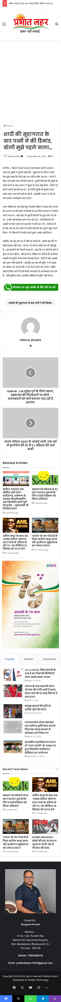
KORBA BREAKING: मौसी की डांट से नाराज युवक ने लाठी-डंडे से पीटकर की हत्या (44, 843)
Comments (49, 659)
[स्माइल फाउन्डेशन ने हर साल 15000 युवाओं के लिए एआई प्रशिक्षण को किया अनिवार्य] (45, 478)
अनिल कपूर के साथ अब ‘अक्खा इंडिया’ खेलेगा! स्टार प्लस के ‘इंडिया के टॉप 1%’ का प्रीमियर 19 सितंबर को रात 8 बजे (15, 542)
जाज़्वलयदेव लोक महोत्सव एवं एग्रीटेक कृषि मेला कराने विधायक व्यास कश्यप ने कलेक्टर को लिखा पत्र (40, 728)
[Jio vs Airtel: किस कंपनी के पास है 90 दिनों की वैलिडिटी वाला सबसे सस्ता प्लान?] (13, 674)
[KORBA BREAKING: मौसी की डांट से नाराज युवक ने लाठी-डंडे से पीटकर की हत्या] (45, 826)
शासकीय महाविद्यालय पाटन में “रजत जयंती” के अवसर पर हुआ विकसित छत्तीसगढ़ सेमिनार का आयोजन (40, 747)
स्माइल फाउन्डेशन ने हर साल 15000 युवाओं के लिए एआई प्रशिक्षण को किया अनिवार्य (45, 494)
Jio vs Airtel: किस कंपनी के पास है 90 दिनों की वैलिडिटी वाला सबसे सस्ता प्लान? (40, 673)
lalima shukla (14, 156)
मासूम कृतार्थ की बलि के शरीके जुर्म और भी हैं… (38, 707)
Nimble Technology (38, 980)
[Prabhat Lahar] (30, 24)
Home (9, 125)
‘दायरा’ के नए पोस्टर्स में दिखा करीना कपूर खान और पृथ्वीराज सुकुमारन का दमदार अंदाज (44, 540)
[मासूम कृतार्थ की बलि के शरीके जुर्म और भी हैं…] (13, 711)
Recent (28, 659)
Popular (9, 659)
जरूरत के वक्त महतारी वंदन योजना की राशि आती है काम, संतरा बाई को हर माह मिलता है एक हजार (41, 691)
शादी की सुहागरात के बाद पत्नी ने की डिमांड (31, 303)
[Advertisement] (30, 81)
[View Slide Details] (30, 287)
